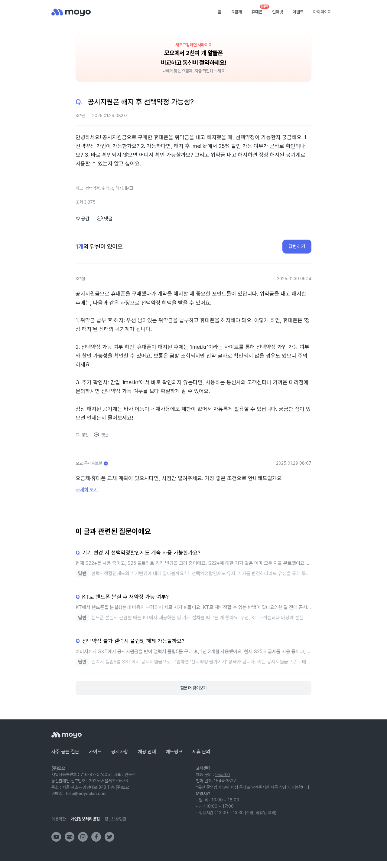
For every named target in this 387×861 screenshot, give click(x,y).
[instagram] (83, 837)
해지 (119, 188)
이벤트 (298, 11)
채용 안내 (147, 752)
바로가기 (222, 774)
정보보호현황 (115, 819)
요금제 (236, 11)
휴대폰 (259, 10)
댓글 (104, 218)
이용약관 (58, 819)
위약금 (107, 188)
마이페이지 (322, 11)
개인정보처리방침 (85, 819)
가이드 (95, 752)
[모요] (66, 735)
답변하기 (296, 246)
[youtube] (56, 837)
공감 (82, 218)
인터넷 (277, 11)
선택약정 (92, 188)
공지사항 (119, 752)
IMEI (129, 188)
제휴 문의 (201, 752)
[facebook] (96, 837)
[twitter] (109, 837)
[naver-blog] (69, 837)
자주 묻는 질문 (65, 752)
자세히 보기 (87, 490)
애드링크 (174, 752)
